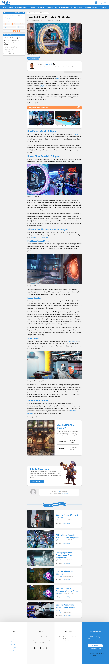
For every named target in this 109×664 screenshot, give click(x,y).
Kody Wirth (9, 18)
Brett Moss (60, 612)
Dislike (21, 24)
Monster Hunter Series (92, 7)
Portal (76, 134)
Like (14, 24)
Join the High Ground (9, 53)
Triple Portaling (72, 341)
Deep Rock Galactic (22, 7)
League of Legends (77, 7)
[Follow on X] (35, 648)
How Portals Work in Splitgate (11, 38)
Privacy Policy (14, 648)
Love (7, 24)
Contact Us (13, 642)
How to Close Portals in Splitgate (12, 40)
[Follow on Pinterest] (47, 648)
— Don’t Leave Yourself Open (10, 47)
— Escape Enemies (8, 49)
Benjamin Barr (76, 72)
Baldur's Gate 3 (9, 7)
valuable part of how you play (39, 237)
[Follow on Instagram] (41, 648)
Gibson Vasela (60, 520)
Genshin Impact (65, 7)
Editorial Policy (14, 645)
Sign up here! (65, 493)
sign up (37, 641)
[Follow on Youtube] (44, 648)
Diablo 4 (42, 7)
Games (36, 13)
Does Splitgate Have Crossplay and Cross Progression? (64, 555)
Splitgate (42, 13)
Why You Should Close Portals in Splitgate (12, 44)
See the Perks (95, 645)
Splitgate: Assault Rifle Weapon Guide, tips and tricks (65, 607)
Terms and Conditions (13, 650)
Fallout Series (53, 7)
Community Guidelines (13, 639)
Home (30, 13)
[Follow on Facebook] (38, 648)
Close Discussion (36, 481)
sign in (58, 491)
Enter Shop (62, 441)
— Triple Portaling (7, 51)
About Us (14, 636)
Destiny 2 (33, 7)
